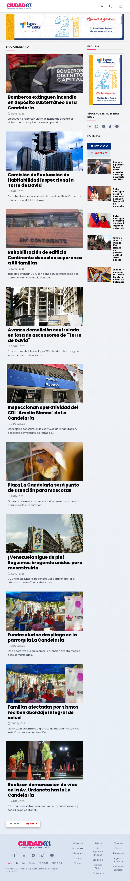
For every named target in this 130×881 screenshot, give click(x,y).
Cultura (78, 858)
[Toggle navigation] (120, 6)
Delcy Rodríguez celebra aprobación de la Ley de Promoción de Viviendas (120, 198)
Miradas (118, 843)
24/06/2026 (18, 801)
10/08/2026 (17, 268)
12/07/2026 (17, 496)
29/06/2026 (18, 646)
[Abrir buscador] (110, 6)
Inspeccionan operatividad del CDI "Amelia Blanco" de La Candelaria (43, 412)
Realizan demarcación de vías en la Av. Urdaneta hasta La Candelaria (42, 790)
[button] (105, 80)
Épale (32, 863)
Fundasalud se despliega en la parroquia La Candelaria (42, 637)
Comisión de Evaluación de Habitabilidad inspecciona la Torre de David (41, 180)
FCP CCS (43, 863)
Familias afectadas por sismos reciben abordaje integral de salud (43, 712)
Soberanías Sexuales (119, 868)
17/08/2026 (17, 113)
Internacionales (81, 853)
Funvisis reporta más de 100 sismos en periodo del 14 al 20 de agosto (118, 248)
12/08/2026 (17, 191)
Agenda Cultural (118, 860)
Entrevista (118, 853)
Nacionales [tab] (101, 153)
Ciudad (118, 848)
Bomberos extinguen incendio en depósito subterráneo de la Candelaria (42, 102)
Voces (77, 863)
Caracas (78, 843)
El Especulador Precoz (100, 852)
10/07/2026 (17, 573)
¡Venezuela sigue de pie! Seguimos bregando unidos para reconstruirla (45, 562)
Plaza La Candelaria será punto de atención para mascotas (43, 487)
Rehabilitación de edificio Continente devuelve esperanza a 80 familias (45, 257)
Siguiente (31, 823)
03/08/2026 (18, 424)
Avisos (98, 843)
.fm (23, 863)
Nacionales (78, 848)
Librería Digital (98, 866)
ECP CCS (57, 863)
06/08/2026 (18, 346)
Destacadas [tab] (101, 146)
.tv (17, 863)
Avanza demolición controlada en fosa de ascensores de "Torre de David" (44, 335)
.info (9, 863)
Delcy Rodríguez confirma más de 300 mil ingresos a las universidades (121, 222)
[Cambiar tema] (102, 6)
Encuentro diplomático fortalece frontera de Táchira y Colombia (120, 275)
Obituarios (98, 873)
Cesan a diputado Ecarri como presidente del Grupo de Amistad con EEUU (119, 171)
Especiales (99, 859)
